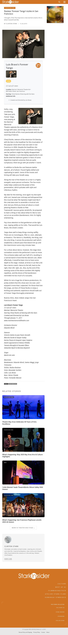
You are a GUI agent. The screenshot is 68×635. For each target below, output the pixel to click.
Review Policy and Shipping (25, 632)
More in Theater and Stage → (23, 528)
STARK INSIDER (60, 612)
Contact (43, 632)
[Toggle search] (59, 2)
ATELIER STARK (60, 620)
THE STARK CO (60, 607)
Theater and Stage (10, 7)
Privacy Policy (36, 632)
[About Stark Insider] (55, 14)
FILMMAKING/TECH (57, 590)
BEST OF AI (60, 587)
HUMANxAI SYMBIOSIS (55, 597)
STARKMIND (61, 616)
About (47, 632)
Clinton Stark (11, 23)
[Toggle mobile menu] (64, 2)
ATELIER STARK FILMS (55, 594)
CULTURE (62, 584)
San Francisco (12, 383)
